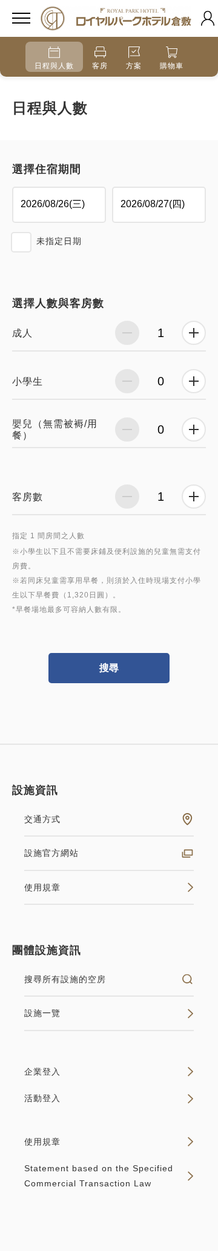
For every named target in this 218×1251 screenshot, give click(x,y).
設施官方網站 (51, 853)
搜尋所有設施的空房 (65, 979)
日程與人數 (54, 66)
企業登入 (42, 1071)
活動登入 (42, 1098)
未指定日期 (59, 241)
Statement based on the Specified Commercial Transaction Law (98, 1175)
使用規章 (42, 887)
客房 (100, 66)
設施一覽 (42, 1013)
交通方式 (42, 819)
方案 (134, 66)
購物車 (171, 66)
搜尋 (109, 668)
